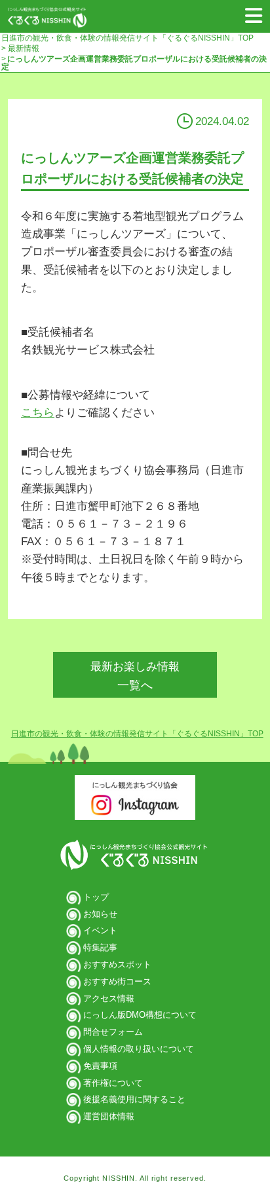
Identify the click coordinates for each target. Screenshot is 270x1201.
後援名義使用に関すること (134, 1099)
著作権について (113, 1083)
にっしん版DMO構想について (140, 1015)
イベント (100, 930)
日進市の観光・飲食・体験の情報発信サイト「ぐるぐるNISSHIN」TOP (127, 38)
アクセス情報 (108, 998)
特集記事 (100, 947)
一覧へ (135, 676)
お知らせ (100, 914)
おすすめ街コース (117, 981)
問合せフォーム (113, 1032)
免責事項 (100, 1066)
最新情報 (22, 48)
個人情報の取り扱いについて (138, 1049)
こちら (37, 412)
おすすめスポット (117, 964)
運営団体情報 (108, 1116)
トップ (96, 897)
